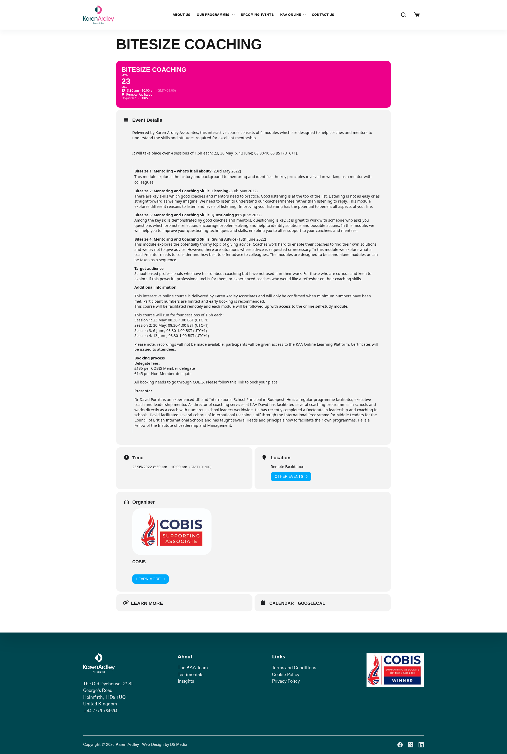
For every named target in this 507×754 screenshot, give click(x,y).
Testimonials (190, 674)
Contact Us (323, 15)
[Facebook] (400, 744)
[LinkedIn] (421, 744)
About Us (181, 15)
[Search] (403, 14)
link (241, 382)
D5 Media (178, 744)
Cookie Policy (285, 674)
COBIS (139, 562)
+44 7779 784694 (100, 710)
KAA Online (290, 15)
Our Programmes (213, 15)
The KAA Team (193, 667)
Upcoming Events (257, 15)
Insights (186, 681)
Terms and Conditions (294, 667)
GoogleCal (311, 603)
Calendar (281, 603)
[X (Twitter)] (410, 744)
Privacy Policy (286, 681)
